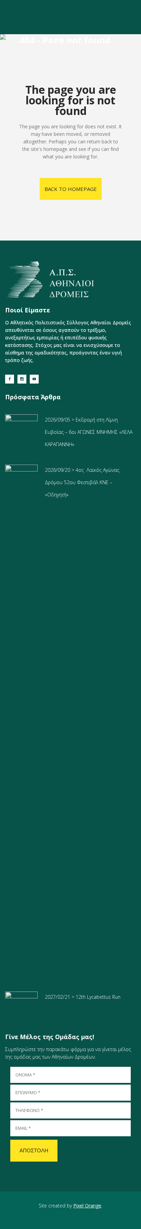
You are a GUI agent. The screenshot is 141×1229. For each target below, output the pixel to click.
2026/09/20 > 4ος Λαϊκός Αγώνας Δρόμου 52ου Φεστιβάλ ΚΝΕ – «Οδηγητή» (82, 482)
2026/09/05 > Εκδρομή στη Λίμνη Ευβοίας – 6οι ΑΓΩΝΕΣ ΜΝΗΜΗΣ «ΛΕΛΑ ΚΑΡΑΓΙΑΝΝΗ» (88, 432)
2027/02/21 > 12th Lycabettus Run (82, 997)
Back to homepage (70, 188)
